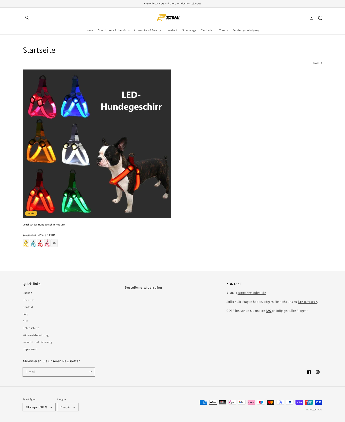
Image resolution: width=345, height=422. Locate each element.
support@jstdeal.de (252, 293)
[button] (27, 17)
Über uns (29, 300)
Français (65, 407)
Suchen (27, 293)
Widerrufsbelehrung (36, 335)
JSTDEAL (318, 409)
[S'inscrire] (90, 371)
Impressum (30, 349)
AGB (25, 321)
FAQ (25, 314)
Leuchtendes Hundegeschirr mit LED (44, 224)
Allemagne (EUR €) (36, 407)
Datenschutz (31, 328)
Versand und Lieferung (37, 342)
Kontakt (28, 307)
